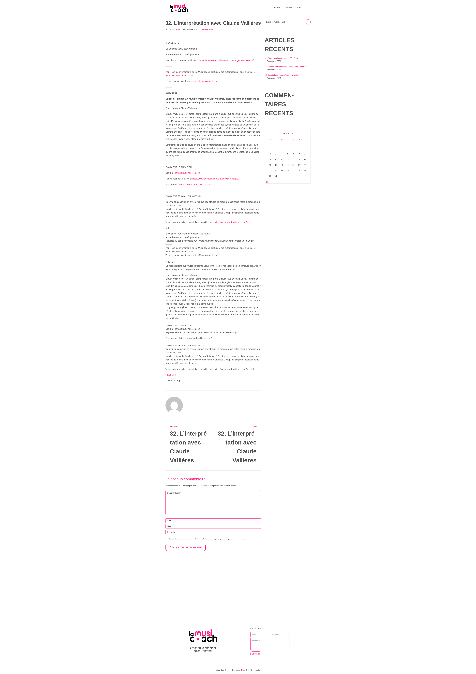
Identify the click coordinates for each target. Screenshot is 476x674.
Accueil (277, 8)
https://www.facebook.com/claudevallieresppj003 (215, 178)
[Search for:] (285, 22)
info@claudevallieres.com (188, 173)
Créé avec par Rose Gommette (245, 670)
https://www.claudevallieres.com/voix (232, 222)
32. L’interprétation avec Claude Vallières (281, 58)
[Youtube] (203, 657)
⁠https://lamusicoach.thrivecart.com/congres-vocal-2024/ (226, 60)
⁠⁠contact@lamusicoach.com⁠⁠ (205, 81)
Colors (177, 30)
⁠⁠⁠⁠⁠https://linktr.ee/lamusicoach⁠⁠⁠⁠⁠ (179, 75)
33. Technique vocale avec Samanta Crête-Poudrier (285, 67)
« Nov (267, 182)
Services (288, 8)
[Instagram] (208, 657)
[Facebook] (197, 657)
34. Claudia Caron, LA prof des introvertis (281, 75)
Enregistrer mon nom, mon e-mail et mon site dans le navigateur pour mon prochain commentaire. (207, 539)
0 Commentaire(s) (206, 30)
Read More (171, 375)
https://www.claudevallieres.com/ (195, 184)
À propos (300, 8)
